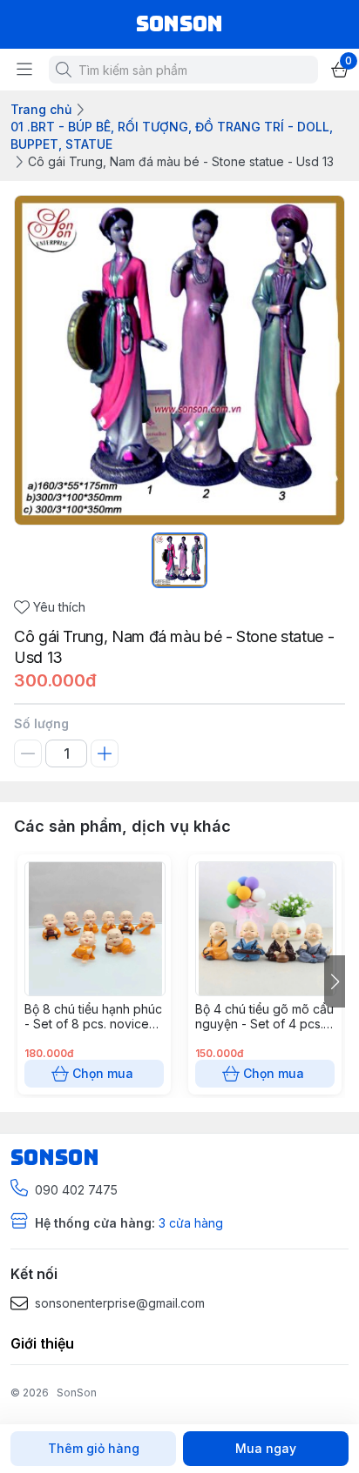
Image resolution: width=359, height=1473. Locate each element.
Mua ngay (265, 1448)
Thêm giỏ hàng (93, 1448)
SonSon (77, 1392)
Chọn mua (102, 1073)
